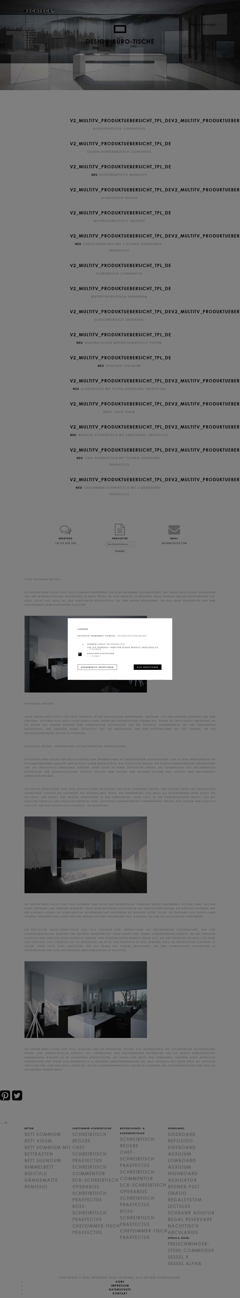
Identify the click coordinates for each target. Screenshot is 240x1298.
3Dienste (94, 649)
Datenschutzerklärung (132, 636)
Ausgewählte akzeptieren (97, 667)
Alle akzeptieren (147, 667)
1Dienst (93, 656)
